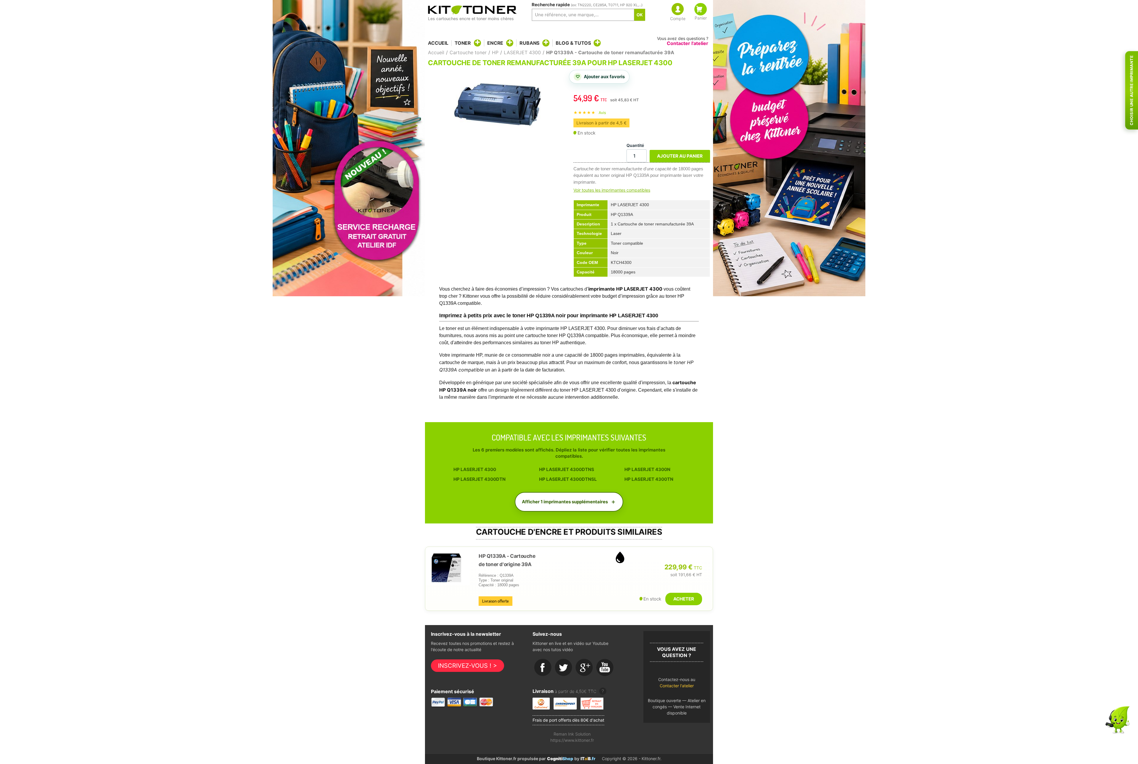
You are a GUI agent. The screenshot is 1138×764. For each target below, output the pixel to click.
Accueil (438, 43)
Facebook (543, 668)
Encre (495, 43)
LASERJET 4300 (522, 52)
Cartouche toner (468, 52)
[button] (676, 684)
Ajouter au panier (680, 156)
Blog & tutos (573, 43)
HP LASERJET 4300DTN (479, 479)
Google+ (584, 668)
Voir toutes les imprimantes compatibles (611, 190)
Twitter (564, 668)
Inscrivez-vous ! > (467, 665)
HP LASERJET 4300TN (648, 479)
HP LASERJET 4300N (647, 469)
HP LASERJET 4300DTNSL (568, 479)
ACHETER (683, 599)
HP (495, 52)
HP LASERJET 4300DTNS (566, 469)
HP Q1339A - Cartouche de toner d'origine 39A (507, 560)
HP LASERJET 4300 (474, 469)
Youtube (605, 668)
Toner (463, 43)
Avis (602, 112)
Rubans (529, 43)
